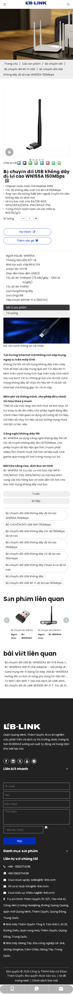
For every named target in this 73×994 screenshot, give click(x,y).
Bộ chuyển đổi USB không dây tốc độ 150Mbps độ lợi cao (35, 533)
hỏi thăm (25, 232)
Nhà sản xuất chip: (17, 264)
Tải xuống (12, 313)
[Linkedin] (13, 761)
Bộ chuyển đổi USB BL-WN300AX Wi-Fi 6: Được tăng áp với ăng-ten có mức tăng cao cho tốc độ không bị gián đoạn (36, 662)
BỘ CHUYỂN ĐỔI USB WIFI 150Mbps (28, 525)
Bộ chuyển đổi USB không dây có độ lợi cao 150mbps (33, 556)
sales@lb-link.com (43, 880)
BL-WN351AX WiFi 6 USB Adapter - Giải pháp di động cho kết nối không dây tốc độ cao (36, 667)
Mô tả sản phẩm (16, 307)
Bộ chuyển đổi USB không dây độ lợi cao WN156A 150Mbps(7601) (50, 630)
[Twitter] (20, 761)
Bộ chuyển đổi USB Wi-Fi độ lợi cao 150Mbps (34, 583)
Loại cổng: (12, 295)
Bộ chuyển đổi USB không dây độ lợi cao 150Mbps (31, 544)
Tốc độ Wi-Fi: (14, 278)
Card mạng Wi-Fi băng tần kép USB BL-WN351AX (36, 672)
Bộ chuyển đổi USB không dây (24, 576)
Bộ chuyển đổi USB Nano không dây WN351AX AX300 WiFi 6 (23, 630)
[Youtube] (27, 761)
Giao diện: (12, 273)
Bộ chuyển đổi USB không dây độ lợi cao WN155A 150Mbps (31, 515)
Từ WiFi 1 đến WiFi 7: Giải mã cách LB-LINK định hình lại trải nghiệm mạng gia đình (36, 681)
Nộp (19, 841)
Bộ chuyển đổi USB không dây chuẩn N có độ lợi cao (36, 567)
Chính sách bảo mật (45, 980)
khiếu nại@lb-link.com (40, 893)
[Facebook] (6, 761)
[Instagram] (34, 761)
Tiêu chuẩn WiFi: (16, 300)
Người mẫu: (13, 256)
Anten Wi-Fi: (14, 269)
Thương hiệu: (14, 260)
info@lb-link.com (37, 886)
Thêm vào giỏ (25, 241)
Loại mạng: (12, 291)
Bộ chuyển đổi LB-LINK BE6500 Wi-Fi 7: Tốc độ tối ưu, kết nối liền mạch (36, 685)
